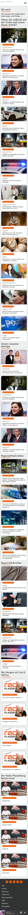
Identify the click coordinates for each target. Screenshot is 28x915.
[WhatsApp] (7, 882)
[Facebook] (10, 882)
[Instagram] (14, 882)
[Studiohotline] (21, 882)
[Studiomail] (17, 882)
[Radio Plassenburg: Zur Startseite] (12, 2)
